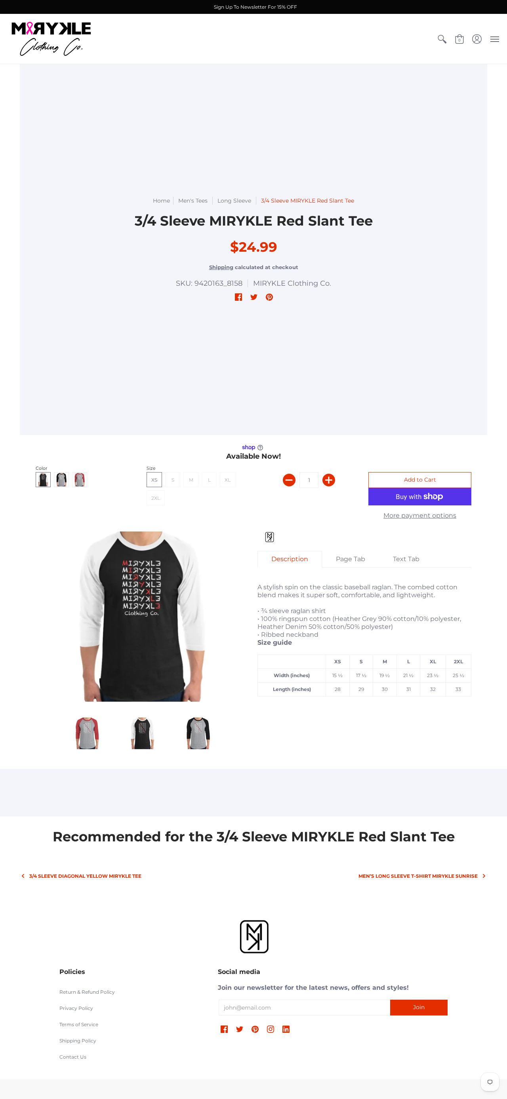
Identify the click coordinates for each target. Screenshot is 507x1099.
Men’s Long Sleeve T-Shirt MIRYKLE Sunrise (418, 876)
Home (161, 200)
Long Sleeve (235, 200)
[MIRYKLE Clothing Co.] (51, 39)
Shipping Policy (77, 1041)
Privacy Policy (76, 1008)
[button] (442, 39)
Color (41, 468)
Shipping (221, 267)
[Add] (328, 480)
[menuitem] (442, 39)
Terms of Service (78, 1024)
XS (154, 480)
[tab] (289, 559)
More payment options (419, 515)
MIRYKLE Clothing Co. (292, 283)
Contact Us (72, 1057)
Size (151, 468)
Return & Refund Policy (87, 992)
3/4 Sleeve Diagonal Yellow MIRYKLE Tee (85, 876)
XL (228, 480)
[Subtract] (289, 480)
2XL (155, 498)
